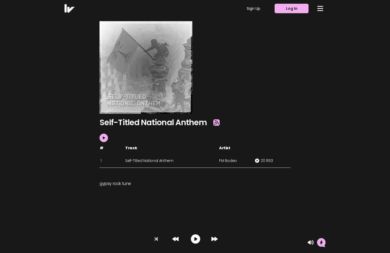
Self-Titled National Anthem (149, 160)
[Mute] (310, 242)
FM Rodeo (228, 160)
